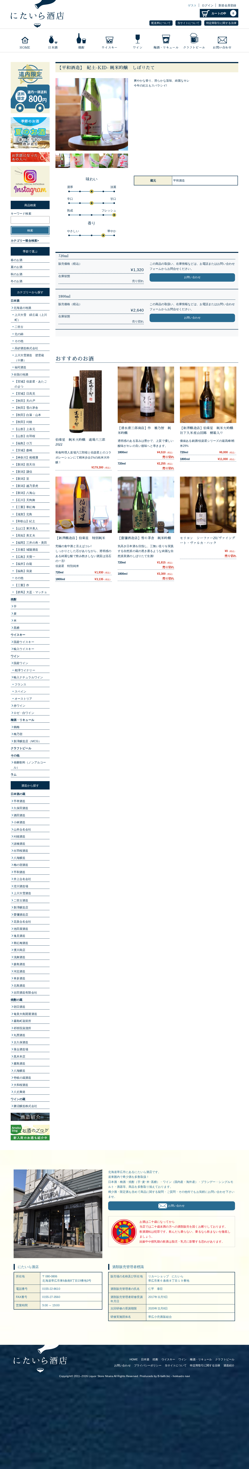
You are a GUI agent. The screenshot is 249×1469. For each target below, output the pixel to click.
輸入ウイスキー (24, 649)
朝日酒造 (19, 1006)
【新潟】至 (22, 478)
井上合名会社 (22, 879)
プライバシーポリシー (147, 1365)
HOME (134, 1359)
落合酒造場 (21, 1049)
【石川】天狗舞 (25, 500)
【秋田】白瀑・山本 (28, 415)
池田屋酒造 (21, 928)
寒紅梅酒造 (21, 943)
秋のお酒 (16, 274)
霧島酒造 (19, 1063)
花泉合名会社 (22, 921)
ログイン (207, 5)
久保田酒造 (21, 808)
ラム (14, 774)
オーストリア (23, 698)
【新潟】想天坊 (25, 464)
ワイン (138, 40)
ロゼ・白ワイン (24, 712)
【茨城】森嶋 (23, 450)
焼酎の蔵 (16, 999)
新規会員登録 (227, 5)
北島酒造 (19, 985)
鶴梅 (16, 727)
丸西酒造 (19, 1035)
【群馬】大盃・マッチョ (31, 592)
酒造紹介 (229, 1365)
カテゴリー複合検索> (25, 240)
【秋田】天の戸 (25, 400)
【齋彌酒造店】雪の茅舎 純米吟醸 (146, 538)
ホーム (25, 40)
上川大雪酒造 (22, 893)
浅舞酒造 (19, 957)
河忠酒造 (19, 971)
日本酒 (53, 40)
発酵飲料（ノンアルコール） (30, 765)
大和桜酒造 (21, 1084)
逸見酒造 (19, 935)
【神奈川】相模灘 (26, 457)
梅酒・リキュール (166, 40)
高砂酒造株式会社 (26, 348)
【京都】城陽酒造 (26, 549)
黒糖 (16, 627)
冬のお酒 (16, 281)
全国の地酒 (21, 374)
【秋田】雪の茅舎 (26, 407)
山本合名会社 (22, 829)
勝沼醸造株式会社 (25, 1106)
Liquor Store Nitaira (101, 1376)
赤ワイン (19, 705)
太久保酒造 (21, 1042)
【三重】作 (22, 585)
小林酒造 (19, 822)
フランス (20, 684)
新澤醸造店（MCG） (27, 741)
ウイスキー (109, 40)
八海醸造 (19, 857)
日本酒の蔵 (18, 794)
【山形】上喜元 (25, 429)
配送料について (161, 23)
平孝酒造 (19, 801)
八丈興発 (19, 1091)
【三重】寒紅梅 (25, 507)
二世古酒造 (21, 900)
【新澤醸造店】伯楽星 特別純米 (80, 538)
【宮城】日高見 (25, 393)
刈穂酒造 (19, 836)
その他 (19, 341)
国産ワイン (21, 663)
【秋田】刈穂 (23, 422)
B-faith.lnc (164, 1376)
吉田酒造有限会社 (25, 992)
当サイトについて (188, 23)
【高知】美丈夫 (25, 535)
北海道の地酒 (22, 307)
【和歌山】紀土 (25, 521)
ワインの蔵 (18, 1099)
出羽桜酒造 (21, 850)
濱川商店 (19, 950)
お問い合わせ (222, 40)
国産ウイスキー (24, 642)
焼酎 (81, 40)
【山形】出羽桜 (25, 436)
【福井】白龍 (23, 563)
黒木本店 (19, 1056)
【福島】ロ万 (23, 443)
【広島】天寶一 (25, 556)
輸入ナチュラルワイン (28, 677)
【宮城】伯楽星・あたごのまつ (31, 384)
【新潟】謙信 (23, 471)
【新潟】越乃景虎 (26, 485)
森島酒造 (19, 964)
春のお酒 (16, 260)
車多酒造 (19, 978)
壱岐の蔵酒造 (22, 1077)
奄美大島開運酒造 (25, 1014)
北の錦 (19, 334)
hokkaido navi (181, 1376)
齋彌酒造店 (21, 914)
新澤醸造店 (21, 907)
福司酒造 (20, 367)
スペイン (20, 691)
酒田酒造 (19, 815)
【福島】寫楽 (23, 571)
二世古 (19, 326)
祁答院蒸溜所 (22, 1028)
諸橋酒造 (19, 843)
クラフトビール (194, 40)
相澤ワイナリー (25, 670)
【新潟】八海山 (25, 492)
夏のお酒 (16, 267)
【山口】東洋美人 (26, 528)
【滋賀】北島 (23, 514)
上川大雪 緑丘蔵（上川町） (31, 317)
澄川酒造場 (21, 886)
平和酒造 (19, 872)
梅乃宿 (18, 734)
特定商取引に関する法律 (221, 23)
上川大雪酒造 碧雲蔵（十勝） (29, 358)
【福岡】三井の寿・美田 (31, 542)
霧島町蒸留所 (22, 1021)
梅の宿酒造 (21, 864)
